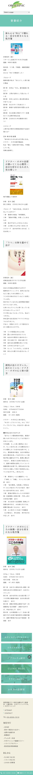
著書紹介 (7, 735)
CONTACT (9, 713)
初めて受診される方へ (12, 729)
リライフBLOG (9, 760)
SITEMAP (8, 710)
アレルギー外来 (9, 738)
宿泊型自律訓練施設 (11, 746)
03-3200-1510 (13, 717)
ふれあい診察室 (9, 762)
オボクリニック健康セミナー (14, 741)
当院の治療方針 (9, 732)
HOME (6, 727)
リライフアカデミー (11, 743)
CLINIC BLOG (9, 757)
